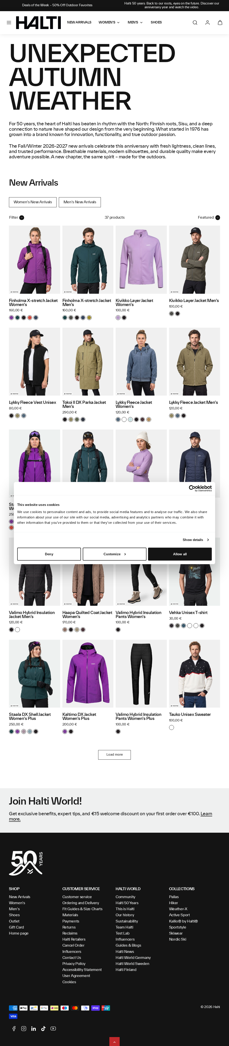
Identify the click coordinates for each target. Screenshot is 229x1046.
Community (125, 897)
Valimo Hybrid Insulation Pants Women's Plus (138, 717)
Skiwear (176, 933)
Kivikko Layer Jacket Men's (194, 301)
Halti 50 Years (127, 903)
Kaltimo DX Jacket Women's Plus (79, 717)
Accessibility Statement (82, 970)
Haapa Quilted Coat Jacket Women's (87, 615)
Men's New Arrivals (80, 202)
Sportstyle (177, 927)
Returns (69, 927)
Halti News (125, 952)
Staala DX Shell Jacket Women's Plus (30, 717)
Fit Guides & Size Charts (82, 909)
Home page (19, 933)
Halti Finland (126, 970)
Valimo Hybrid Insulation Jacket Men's (32, 615)
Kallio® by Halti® (183, 921)
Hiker (173, 903)
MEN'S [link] (133, 22)
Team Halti (124, 927)
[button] (9, 22)
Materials (70, 915)
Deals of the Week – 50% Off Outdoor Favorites (57, 5)
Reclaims (69, 933)
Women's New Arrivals (33, 202)
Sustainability (127, 921)
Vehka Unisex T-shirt (188, 613)
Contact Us (71, 958)
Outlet (14, 921)
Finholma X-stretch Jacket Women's (33, 303)
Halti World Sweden (132, 964)
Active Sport (179, 915)
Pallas (174, 897)
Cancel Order (73, 945)
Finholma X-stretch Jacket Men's (86, 303)
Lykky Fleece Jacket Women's (134, 405)
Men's (14, 909)
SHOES (156, 22)
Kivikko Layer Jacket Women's (134, 303)
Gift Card (16, 927)
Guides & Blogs (128, 945)
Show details (193, 540)
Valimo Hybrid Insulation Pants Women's (138, 615)
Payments (70, 921)
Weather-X (178, 909)
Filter (13, 217)
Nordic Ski (177, 939)
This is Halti (125, 909)
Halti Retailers (73, 939)
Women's (17, 903)
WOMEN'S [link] (107, 22)
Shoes (14, 915)
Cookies (69, 982)
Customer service (77, 897)
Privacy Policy (74, 964)
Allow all (180, 554)
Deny (49, 554)
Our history (125, 915)
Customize (112, 554)
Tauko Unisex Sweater (190, 715)
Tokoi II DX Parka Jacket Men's (84, 405)
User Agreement (76, 976)
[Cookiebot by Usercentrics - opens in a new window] (192, 488)
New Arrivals (19, 897)
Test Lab (122, 933)
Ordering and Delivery (80, 903)
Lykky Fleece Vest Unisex (32, 403)
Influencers (71, 952)
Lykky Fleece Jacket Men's (193, 403)
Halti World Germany (133, 958)
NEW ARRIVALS (79, 22)
